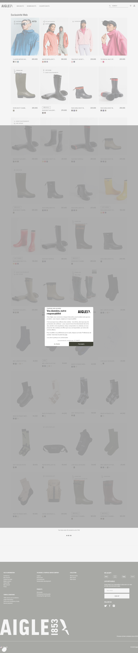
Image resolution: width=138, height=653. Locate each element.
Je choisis (57, 344)
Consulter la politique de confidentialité (57, 337)
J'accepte (81, 344)
